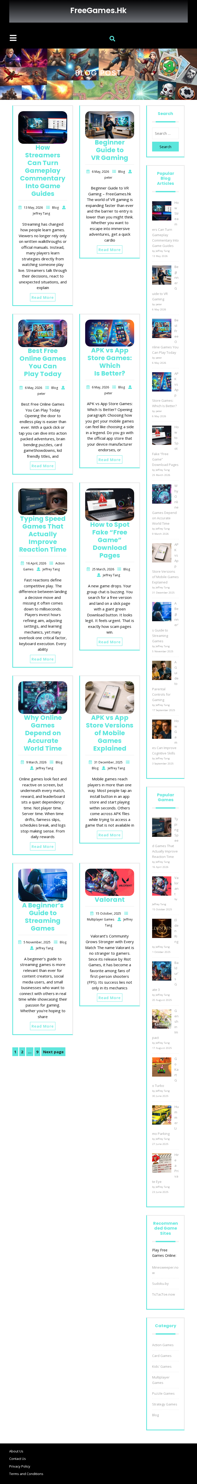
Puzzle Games (163, 1393)
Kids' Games (162, 1366)
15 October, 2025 (109, 913)
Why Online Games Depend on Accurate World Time (43, 733)
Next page (53, 1051)
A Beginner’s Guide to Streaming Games (43, 917)
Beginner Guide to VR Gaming (109, 150)
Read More (43, 297)
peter (108, 177)
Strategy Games (164, 1404)
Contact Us (17, 1458)
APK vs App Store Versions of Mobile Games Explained (109, 733)
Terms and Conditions (26, 1473)
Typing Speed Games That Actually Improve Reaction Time (42, 534)
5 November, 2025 (37, 942)
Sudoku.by (160, 1283)
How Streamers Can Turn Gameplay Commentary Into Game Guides (42, 170)
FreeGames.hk (98, 10)
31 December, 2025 (108, 762)
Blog (56, 207)
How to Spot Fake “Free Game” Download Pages (110, 540)
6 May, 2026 (101, 171)
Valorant (110, 899)
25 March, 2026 (103, 569)
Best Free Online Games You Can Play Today (42, 362)
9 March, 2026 (36, 762)
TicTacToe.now (163, 1294)
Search (165, 146)
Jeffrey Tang (41, 213)
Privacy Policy (19, 1466)
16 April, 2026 (36, 563)
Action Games (163, 1345)
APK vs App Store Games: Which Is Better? (109, 362)
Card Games (162, 1355)
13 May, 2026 (34, 207)
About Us (16, 1451)
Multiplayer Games (101, 919)
